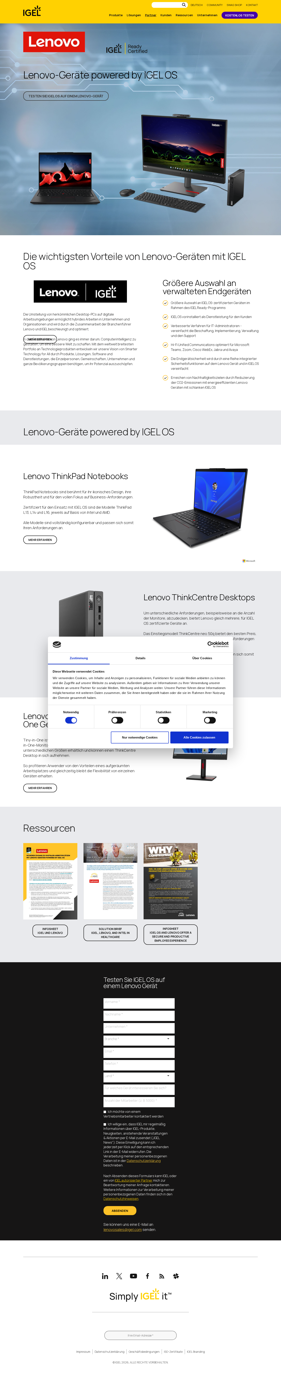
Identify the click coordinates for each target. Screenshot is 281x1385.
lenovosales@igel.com (122, 1229)
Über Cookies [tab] (202, 658)
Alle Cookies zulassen (199, 737)
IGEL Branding (196, 1352)
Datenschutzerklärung (144, 1160)
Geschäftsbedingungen (144, 1352)
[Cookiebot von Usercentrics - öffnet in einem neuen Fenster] (211, 644)
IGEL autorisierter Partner (133, 1180)
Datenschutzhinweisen (120, 1198)
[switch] (117, 720)
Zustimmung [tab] (79, 658)
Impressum (83, 1352)
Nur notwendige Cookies (140, 737)
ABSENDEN (120, 1211)
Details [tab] (141, 658)
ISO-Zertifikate (173, 1352)
